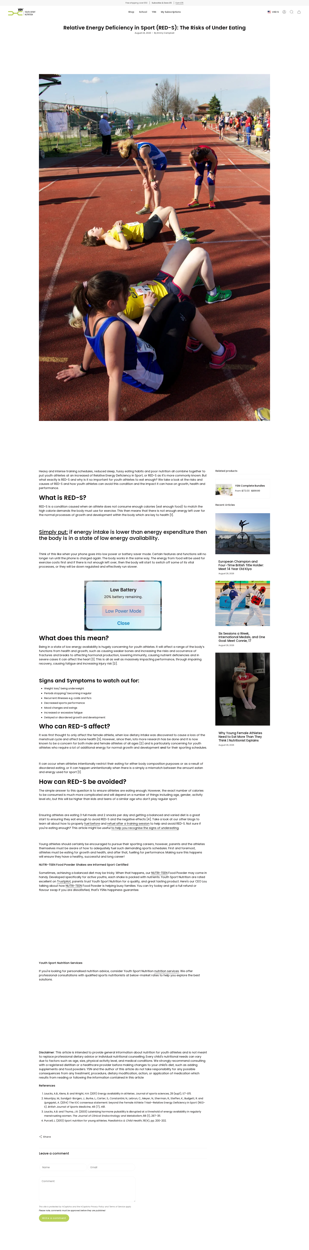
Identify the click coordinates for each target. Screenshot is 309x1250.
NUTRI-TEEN (159, 873)
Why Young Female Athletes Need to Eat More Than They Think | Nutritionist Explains (240, 737)
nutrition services (166, 971)
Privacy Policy (97, 1206)
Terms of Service (117, 1206)
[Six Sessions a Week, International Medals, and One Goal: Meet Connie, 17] (242, 603)
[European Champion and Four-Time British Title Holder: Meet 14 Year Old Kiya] (242, 533)
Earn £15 (179, 2)
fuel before (92, 824)
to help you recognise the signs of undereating (145, 828)
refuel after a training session (128, 824)
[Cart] (299, 12)
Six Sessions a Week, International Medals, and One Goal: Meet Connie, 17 (242, 637)
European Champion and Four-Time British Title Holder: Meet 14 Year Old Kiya (241, 565)
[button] (131, 12)
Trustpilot (64, 881)
